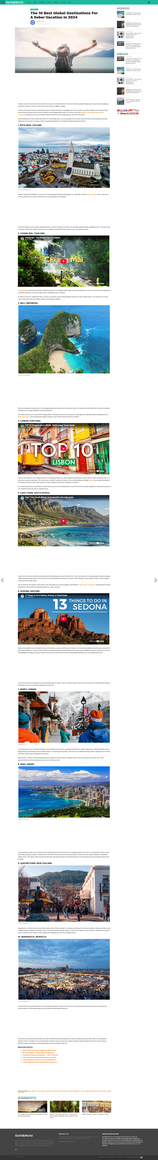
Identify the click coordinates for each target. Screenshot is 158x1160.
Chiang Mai (21, 290)
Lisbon (91, 480)
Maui (82, 1091)
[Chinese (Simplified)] (118, 110)
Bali (30, 1091)
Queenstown (89, 1091)
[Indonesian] (134, 110)
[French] (127, 110)
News (35, 2)
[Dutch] (121, 110)
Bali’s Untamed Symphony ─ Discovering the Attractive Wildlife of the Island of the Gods (63, 1115)
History (63, 2)
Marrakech (76, 1091)
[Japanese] (118, 113)
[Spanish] (127, 113)
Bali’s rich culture (24, 416)
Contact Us (119, 1157)
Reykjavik (97, 1091)
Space (56, 2)
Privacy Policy (110, 1157)
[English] (124, 110)
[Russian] (124, 113)
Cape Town (40, 1091)
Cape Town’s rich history (87, 584)
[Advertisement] (64, 89)
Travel (49, 2)
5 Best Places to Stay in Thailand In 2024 (95, 1114)
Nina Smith (41, 21)
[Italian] (137, 110)
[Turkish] (137, 113)
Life (70, 2)
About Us (101, 1157)
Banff (34, 1091)
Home (29, 2)
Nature (42, 2)
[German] (130, 110)
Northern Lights (91, 194)
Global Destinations (59, 1091)
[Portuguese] (121, 113)
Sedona (103, 1091)
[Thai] (134, 113)
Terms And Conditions (131, 1157)
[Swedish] (130, 113)
